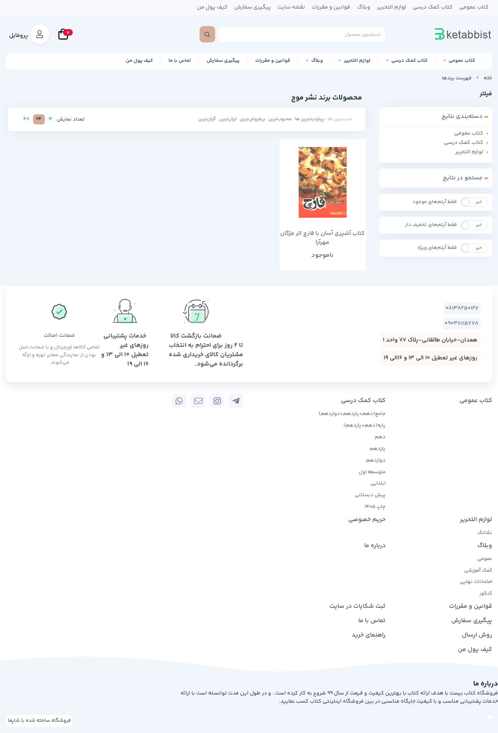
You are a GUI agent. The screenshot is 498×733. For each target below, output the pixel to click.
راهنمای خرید (369, 635)
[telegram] (236, 401)
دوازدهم (376, 460)
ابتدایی (378, 483)
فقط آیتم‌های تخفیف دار (431, 225)
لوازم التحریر (357, 61)
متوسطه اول (372, 472)
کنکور (485, 593)
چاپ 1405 (375, 507)
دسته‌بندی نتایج (462, 116)
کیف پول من (139, 61)
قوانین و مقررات (272, 61)
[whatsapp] (179, 401)
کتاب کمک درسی (409, 61)
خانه (488, 78)
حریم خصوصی (367, 520)
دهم (380, 437)
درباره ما (375, 546)
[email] (198, 401)
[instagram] (217, 401)
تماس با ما (179, 61)
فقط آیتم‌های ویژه (437, 248)
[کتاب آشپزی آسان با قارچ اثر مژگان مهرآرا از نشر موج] (322, 182)
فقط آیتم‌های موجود (434, 202)
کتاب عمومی (462, 61)
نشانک (484, 533)
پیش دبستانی (370, 495)
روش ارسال (477, 635)
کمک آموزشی (478, 570)
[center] (207, 34)
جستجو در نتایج (462, 177)
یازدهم (378, 449)
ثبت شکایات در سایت (358, 606)
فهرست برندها (457, 78)
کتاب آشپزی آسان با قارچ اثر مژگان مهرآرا (322, 238)
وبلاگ (317, 61)
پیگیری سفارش (223, 61)
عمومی (484, 559)
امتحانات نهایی (476, 582)
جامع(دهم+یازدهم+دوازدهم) (352, 414)
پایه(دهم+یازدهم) (365, 425)
